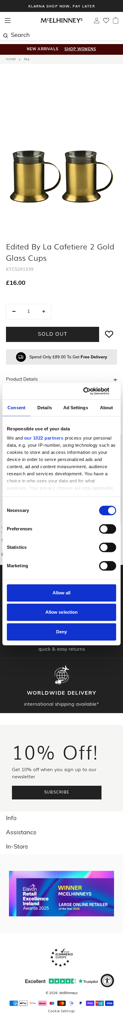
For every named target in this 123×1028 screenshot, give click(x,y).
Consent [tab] (16, 407)
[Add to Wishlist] (109, 334)
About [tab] (106, 407)
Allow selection (61, 612)
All (27, 59)
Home (11, 59)
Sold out (52, 334)
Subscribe (57, 792)
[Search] (5, 35)
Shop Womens (80, 49)
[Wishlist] (106, 22)
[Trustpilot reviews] (61, 981)
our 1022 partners (44, 437)
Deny (61, 631)
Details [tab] (44, 407)
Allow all (62, 592)
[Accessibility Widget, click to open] (107, 980)
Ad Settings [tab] (75, 407)
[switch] (107, 529)
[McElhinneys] (61, 21)
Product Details (22, 379)
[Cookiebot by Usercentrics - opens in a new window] (90, 391)
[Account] (96, 22)
